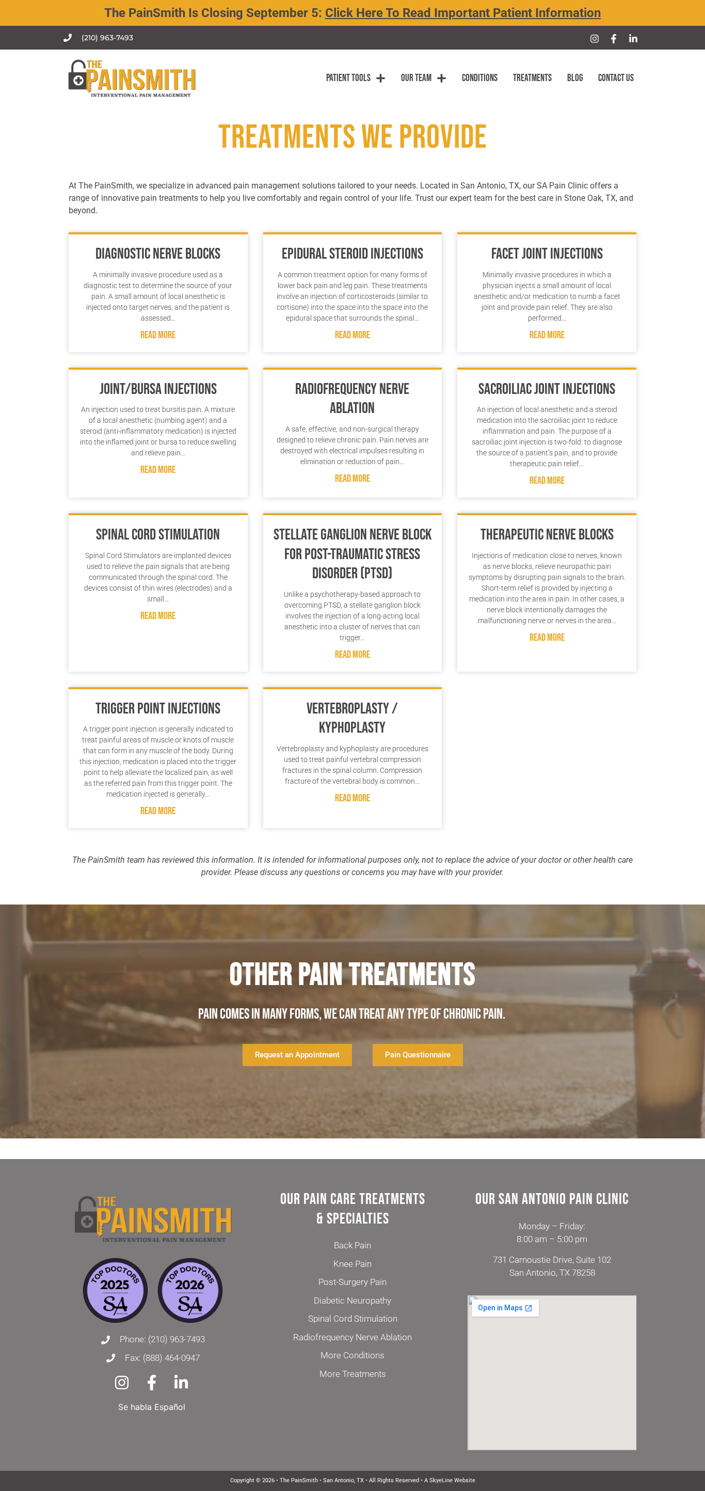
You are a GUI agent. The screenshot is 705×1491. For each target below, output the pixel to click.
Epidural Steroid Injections (352, 254)
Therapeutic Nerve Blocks (547, 535)
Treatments (532, 78)
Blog (575, 78)
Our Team (416, 78)
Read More (157, 335)
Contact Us (616, 78)
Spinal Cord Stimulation (158, 535)
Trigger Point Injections (157, 709)
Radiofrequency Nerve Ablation (352, 399)
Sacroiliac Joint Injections (546, 389)
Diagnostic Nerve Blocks (157, 254)
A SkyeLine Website (449, 1480)
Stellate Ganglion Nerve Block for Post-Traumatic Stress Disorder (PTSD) (352, 554)
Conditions (480, 78)
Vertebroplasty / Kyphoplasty (352, 719)
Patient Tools (348, 78)
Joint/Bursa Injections (158, 389)
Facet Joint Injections (547, 254)
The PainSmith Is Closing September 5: (352, 13)
